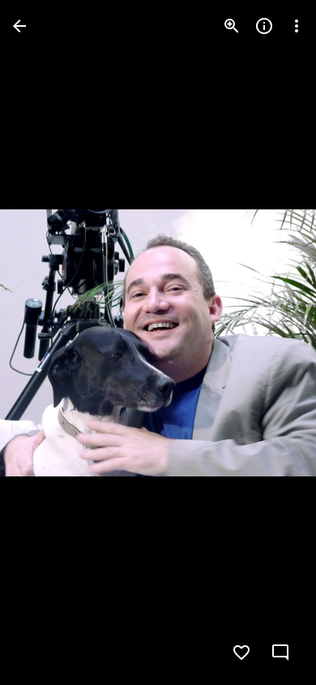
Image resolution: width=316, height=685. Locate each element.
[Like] (241, 652)
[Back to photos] (19, 25)
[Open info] (264, 26)
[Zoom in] (232, 26)
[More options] (296, 26)
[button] (45, 342)
